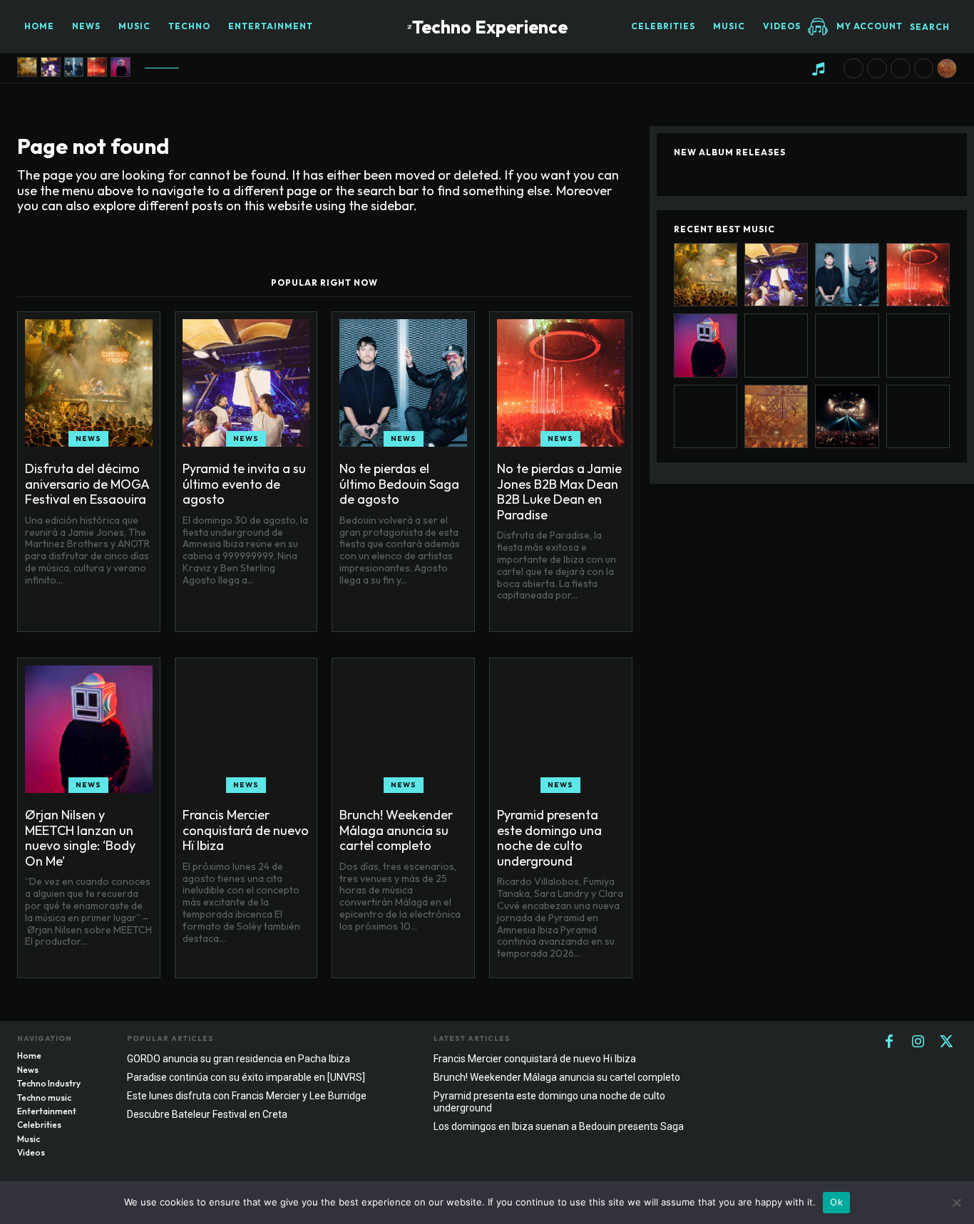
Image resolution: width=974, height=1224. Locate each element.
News (88, 438)
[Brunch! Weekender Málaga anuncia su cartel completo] (877, 68)
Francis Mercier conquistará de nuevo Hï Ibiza (246, 830)
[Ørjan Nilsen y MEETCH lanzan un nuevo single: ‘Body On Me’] (120, 67)
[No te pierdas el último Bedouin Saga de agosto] (74, 67)
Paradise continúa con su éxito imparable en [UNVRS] (246, 1077)
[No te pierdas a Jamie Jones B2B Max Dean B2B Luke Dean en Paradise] (97, 67)
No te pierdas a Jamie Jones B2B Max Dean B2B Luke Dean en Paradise (559, 491)
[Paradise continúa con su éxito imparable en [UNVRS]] (847, 416)
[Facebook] (889, 1042)
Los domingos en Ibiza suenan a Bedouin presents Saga (559, 1126)
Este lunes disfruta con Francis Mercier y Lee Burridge (246, 1095)
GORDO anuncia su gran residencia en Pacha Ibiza (238, 1058)
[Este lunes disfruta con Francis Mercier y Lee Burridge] (918, 416)
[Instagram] (917, 1042)
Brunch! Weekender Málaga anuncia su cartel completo (396, 830)
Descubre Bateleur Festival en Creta (207, 1114)
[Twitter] (946, 1042)
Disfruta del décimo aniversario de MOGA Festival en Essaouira (87, 483)
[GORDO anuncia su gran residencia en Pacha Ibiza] (947, 68)
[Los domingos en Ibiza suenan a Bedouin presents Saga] (924, 68)
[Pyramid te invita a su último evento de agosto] (50, 67)
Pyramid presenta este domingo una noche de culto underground (549, 838)
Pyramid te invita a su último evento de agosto (244, 483)
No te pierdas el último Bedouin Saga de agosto (399, 483)
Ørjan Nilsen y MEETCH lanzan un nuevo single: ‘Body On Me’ (80, 838)
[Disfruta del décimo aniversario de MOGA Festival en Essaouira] (27, 67)
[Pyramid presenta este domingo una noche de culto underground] (900, 68)
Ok (836, 1202)
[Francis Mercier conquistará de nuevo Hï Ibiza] (853, 68)
